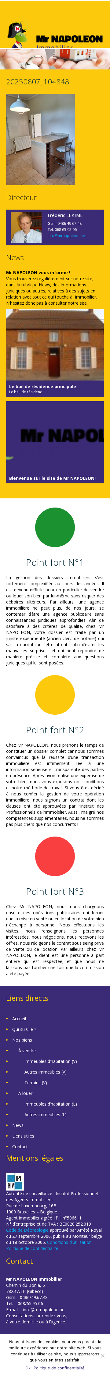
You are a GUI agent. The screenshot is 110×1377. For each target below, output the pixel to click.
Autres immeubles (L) (45, 1114)
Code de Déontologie (27, 1230)
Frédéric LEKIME (65, 215)
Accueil (19, 1018)
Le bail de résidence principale (42, 386)
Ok (28, 1367)
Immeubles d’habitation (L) (50, 1104)
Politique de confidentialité (32, 1248)
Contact (20, 1146)
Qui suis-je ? (24, 1029)
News (18, 1125)
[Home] (55, 39)
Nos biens (22, 1040)
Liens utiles (23, 1136)
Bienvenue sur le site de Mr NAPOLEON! (52, 478)
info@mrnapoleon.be (66, 235)
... (43, 392)
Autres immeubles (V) (45, 1072)
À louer (25, 1093)
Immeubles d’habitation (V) (50, 1061)
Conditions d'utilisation (69, 1242)
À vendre (27, 1050)
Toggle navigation (11, 15)
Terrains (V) (35, 1082)
